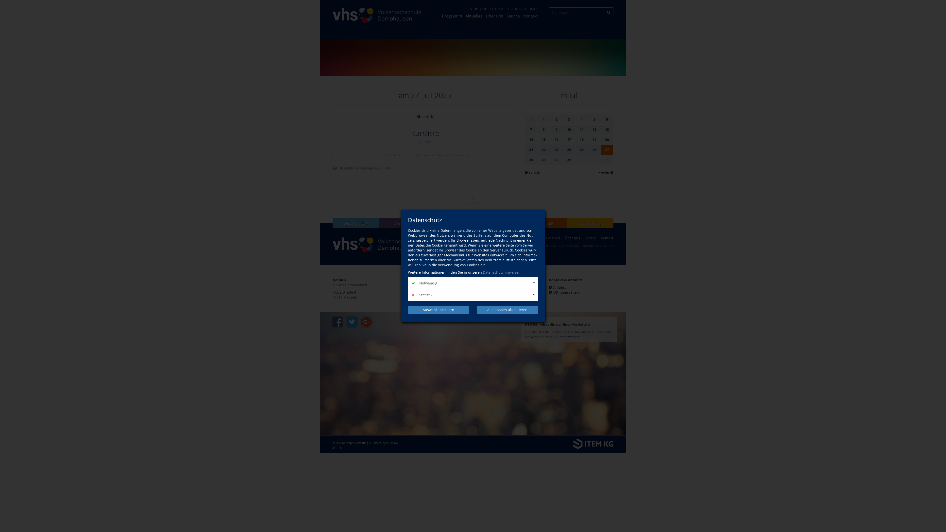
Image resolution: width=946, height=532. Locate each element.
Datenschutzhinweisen (502, 272)
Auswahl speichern (438, 309)
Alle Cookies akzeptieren (507, 309)
